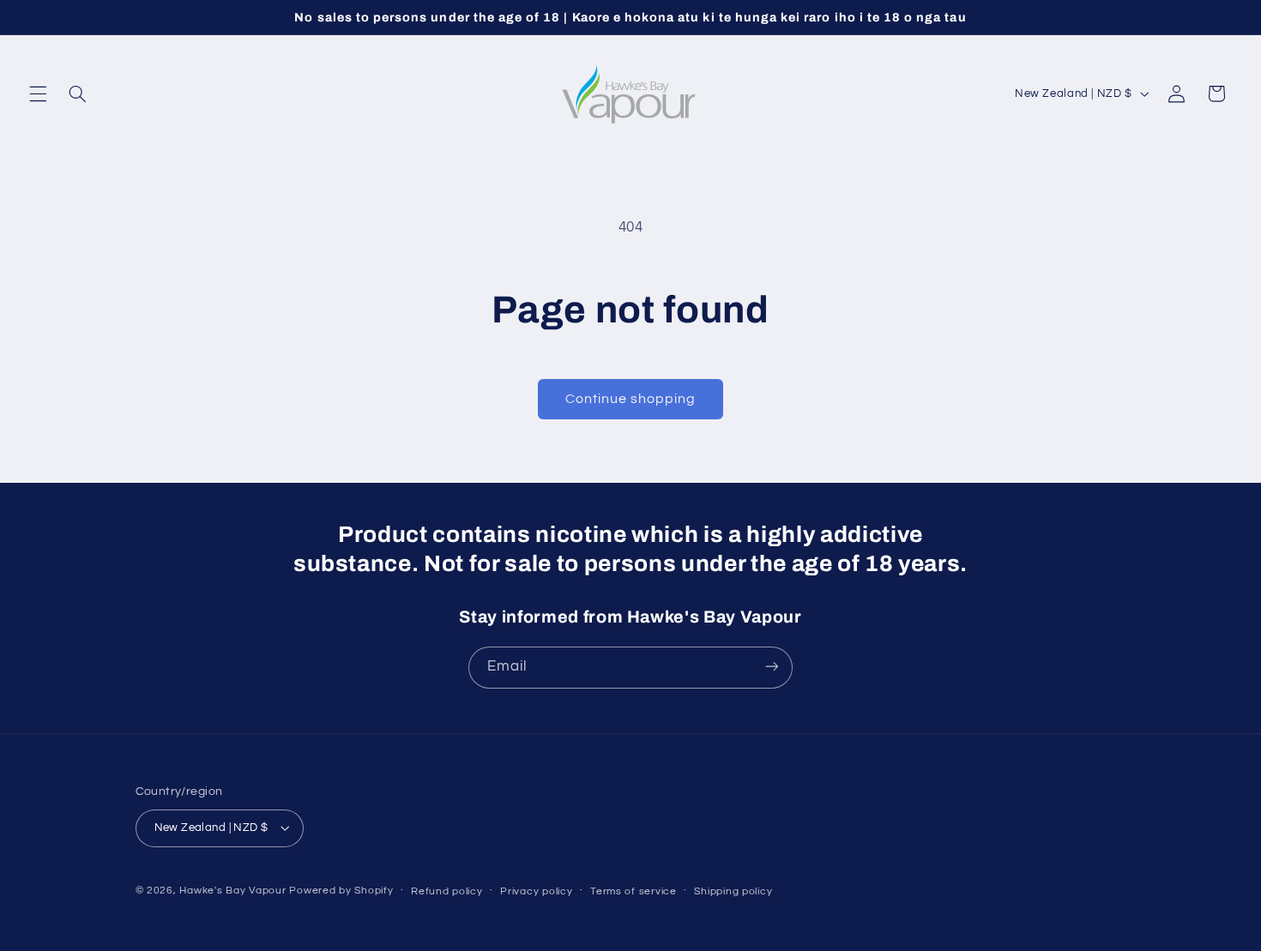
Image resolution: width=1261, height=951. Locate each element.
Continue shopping (631, 399)
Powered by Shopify (341, 889)
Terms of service (633, 890)
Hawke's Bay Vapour (232, 889)
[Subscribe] (772, 667)
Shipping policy (733, 890)
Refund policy (447, 890)
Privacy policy (536, 890)
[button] (37, 93)
